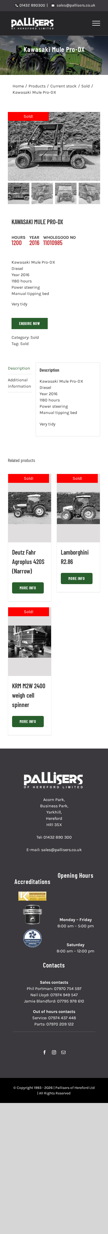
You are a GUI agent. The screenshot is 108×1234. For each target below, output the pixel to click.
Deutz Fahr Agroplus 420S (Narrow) (28, 561)
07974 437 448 (62, 1017)
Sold (34, 337)
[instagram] (54, 1052)
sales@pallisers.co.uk (75, 5)
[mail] (63, 1052)
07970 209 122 (60, 1024)
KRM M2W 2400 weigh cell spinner (28, 695)
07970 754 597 (68, 988)
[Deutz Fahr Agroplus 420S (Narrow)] (29, 508)
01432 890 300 (58, 837)
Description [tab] (19, 368)
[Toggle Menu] (96, 23)
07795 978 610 (70, 1001)
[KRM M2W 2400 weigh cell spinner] (29, 641)
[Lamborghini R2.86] (78, 508)
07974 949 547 (64, 994)
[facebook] (44, 1052)
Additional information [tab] (19, 383)
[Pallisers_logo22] (54, 774)
